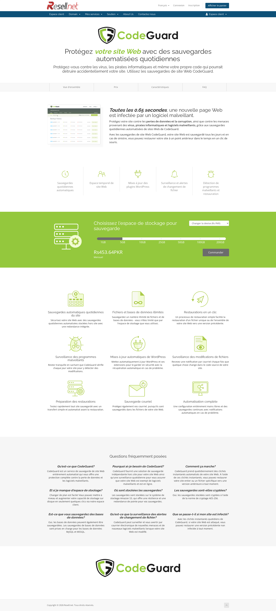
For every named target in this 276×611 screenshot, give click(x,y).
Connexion (178, 5)
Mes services (93, 14)
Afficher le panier (217, 5)
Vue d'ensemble (71, 87)
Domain (74, 14)
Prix (116, 87)
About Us (128, 14)
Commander (215, 252)
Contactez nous (146, 14)
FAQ (204, 87)
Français (163, 5)
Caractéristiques (160, 87)
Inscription (194, 5)
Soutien (112, 14)
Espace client (56, 14)
